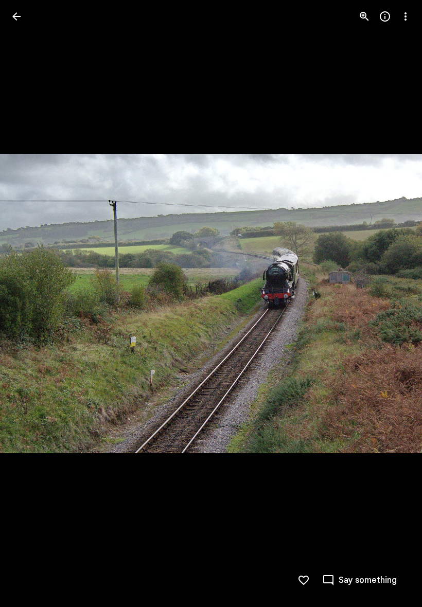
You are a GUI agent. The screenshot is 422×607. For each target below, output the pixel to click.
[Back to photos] (16, 16)
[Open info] (385, 16)
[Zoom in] (364, 16)
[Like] (303, 580)
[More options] (405, 16)
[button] (393, 303)
